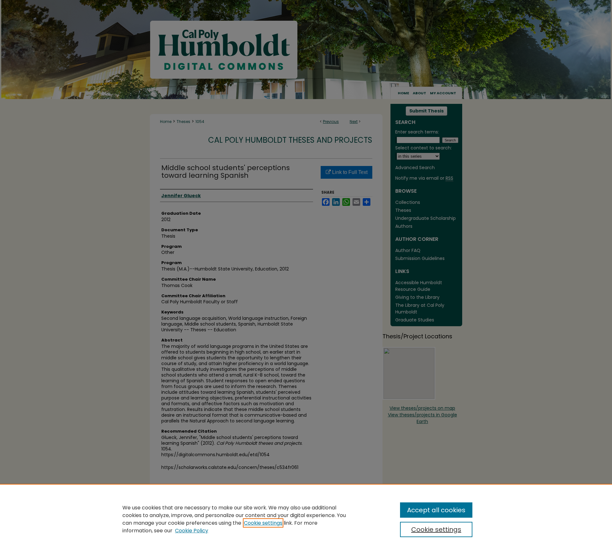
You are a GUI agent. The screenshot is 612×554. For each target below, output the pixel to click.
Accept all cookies (436, 510)
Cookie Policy (191, 530)
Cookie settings (263, 523)
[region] (306, 519)
